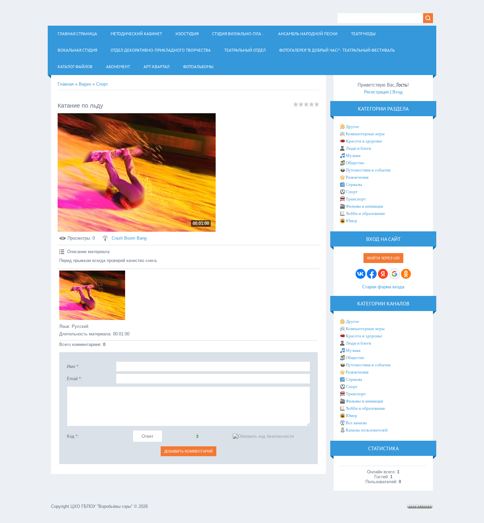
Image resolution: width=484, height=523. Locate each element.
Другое (352, 126)
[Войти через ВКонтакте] (360, 274)
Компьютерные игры (365, 133)
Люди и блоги (358, 148)
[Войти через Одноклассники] (406, 274)
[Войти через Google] (394, 274)
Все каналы (356, 422)
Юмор (351, 220)
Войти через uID (383, 258)
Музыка (353, 155)
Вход (397, 92)
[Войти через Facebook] (372, 274)
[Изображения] (92, 295)
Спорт (102, 84)
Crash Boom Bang (129, 238)
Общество (355, 162)
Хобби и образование (365, 213)
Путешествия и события (368, 170)
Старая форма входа (383, 286)
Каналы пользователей (367, 430)
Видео (85, 84)
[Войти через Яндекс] (383, 274)
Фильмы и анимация (364, 206)
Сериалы (354, 184)
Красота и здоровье (364, 141)
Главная (66, 84)
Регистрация (376, 92)
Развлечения (357, 177)
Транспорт (356, 198)
